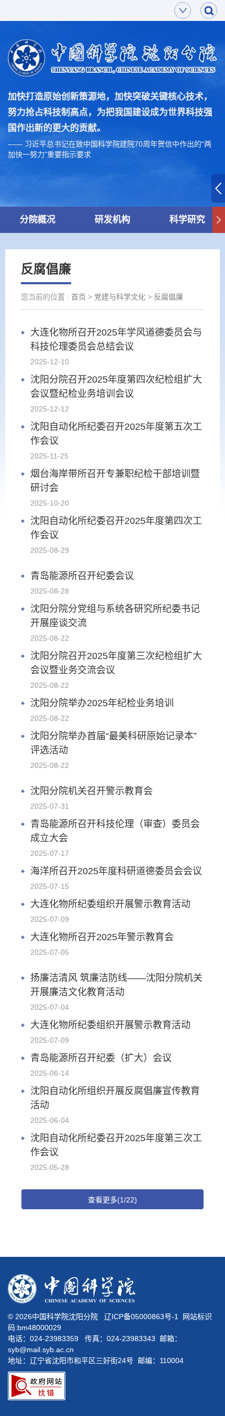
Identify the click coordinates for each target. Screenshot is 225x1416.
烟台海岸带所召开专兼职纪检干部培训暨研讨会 (115, 481)
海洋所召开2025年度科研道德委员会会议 (116, 871)
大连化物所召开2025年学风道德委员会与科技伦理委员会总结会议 (116, 339)
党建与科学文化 (119, 297)
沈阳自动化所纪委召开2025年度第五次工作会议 (116, 433)
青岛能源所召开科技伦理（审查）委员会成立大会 (115, 831)
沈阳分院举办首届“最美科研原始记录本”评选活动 (113, 743)
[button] (218, 220)
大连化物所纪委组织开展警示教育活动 (110, 904)
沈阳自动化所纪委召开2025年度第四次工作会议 (116, 528)
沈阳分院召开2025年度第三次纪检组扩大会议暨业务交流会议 (116, 663)
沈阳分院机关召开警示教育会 (91, 791)
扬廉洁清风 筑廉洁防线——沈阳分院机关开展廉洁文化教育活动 (116, 985)
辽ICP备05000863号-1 (141, 1316)
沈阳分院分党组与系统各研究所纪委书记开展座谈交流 (115, 616)
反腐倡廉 (168, 297)
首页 (78, 297)
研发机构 (112, 220)
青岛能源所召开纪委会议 (82, 576)
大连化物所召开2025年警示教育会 (102, 937)
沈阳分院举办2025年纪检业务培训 (102, 703)
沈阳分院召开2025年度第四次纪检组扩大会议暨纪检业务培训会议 (116, 386)
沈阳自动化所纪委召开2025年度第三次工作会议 (116, 1145)
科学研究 (187, 220)
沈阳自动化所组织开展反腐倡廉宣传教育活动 (115, 1098)
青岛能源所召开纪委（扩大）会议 (101, 1058)
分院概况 (37, 220)
